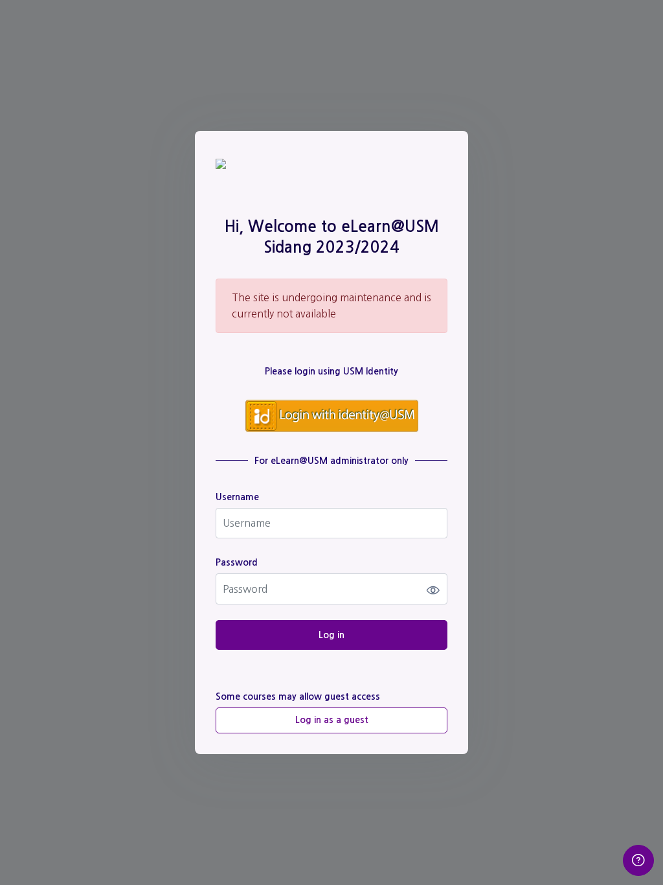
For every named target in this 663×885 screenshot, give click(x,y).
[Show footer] (638, 860)
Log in (331, 634)
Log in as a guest (331, 719)
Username (237, 496)
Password (237, 562)
